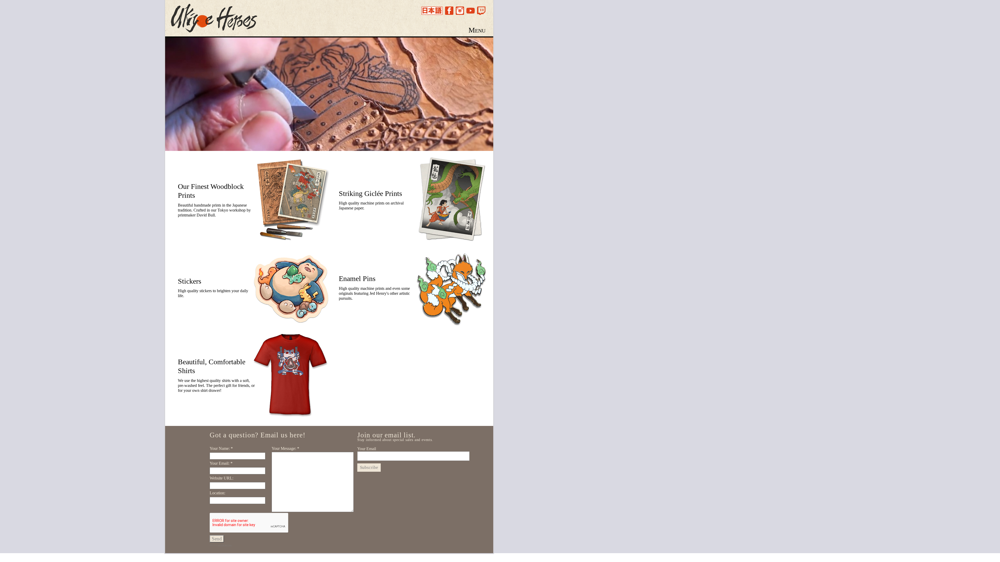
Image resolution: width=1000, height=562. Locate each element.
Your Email (366, 448)
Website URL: (221, 478)
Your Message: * (285, 448)
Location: (217, 493)
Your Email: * (221, 463)
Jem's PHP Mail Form (225, 545)
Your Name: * (221, 448)
